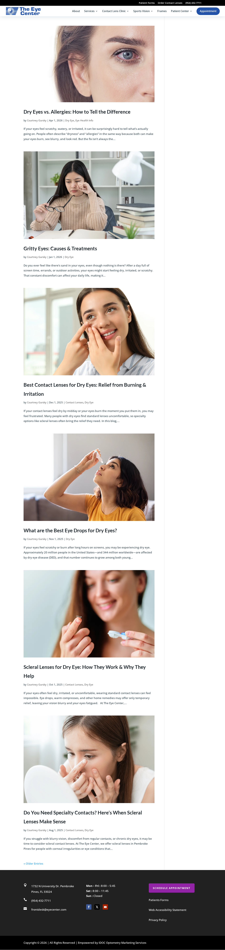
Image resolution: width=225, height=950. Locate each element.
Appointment (208, 11)
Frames (162, 11)
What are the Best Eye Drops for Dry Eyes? (70, 530)
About (76, 11)
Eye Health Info (84, 120)
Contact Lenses (74, 402)
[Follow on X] (97, 907)
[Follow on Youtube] (105, 907)
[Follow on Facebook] (88, 907)
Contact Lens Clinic (114, 11)
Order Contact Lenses (170, 3)
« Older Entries (33, 863)
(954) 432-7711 (193, 3)
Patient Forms (147, 3)
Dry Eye (69, 120)
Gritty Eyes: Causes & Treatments (60, 248)
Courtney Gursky (36, 120)
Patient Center (180, 11)
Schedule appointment (171, 888)
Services (89, 11)
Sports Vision (141, 11)
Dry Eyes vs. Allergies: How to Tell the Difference (77, 112)
